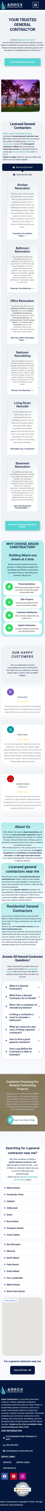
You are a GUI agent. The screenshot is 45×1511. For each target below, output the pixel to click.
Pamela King (22, 697)
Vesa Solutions (16, 1505)
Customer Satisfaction (27, 612)
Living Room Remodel (22, 404)
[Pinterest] (13, 1476)
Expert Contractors (26, 625)
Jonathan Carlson (22, 784)
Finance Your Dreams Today (24, 1120)
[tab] (22, 167)
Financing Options (26, 584)
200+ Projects (26, 599)
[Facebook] (4, 1476)
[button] (35, 5)
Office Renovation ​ (22, 301)
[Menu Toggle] (22, 1509)
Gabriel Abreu (22, 735)
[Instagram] (22, 1476)
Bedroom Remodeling (22, 354)
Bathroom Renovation (22, 249)
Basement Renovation (22, 465)
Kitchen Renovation (22, 186)
